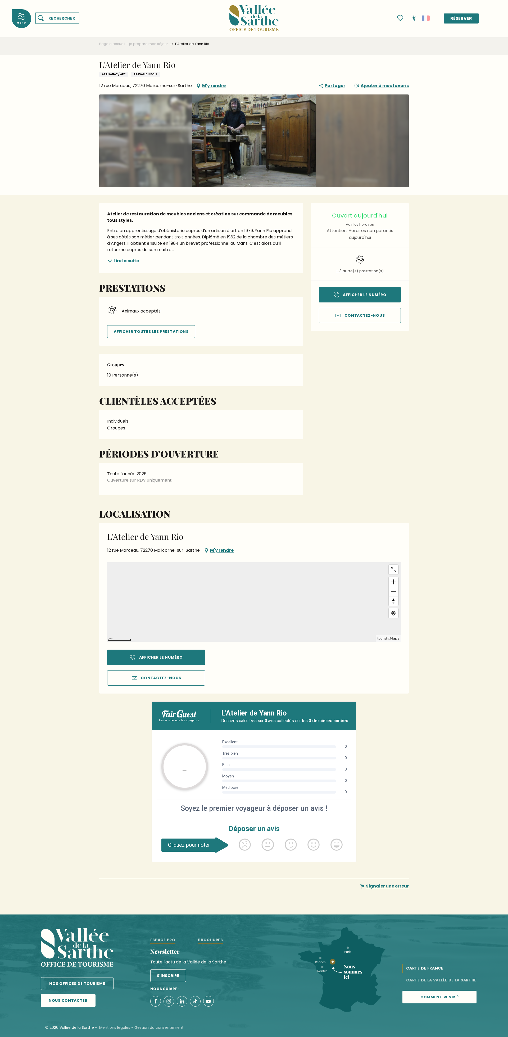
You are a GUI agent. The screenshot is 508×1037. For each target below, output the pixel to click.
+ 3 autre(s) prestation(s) (360, 271)
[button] (57, 18)
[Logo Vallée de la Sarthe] (77, 948)
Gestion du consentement (159, 1027)
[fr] (426, 18)
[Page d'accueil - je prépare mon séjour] (254, 15)
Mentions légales (114, 1027)
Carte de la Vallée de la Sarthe (441, 980)
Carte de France (424, 968)
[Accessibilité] (414, 18)
